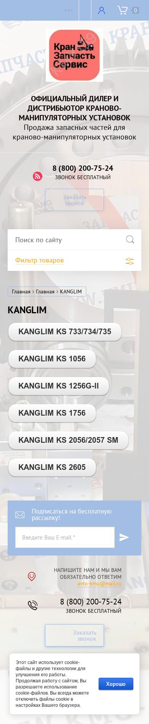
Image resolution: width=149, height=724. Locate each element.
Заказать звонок (74, 200)
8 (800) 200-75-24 (82, 168)
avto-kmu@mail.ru (99, 583)
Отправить (124, 537)
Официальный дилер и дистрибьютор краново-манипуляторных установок (74, 108)
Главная (21, 291)
